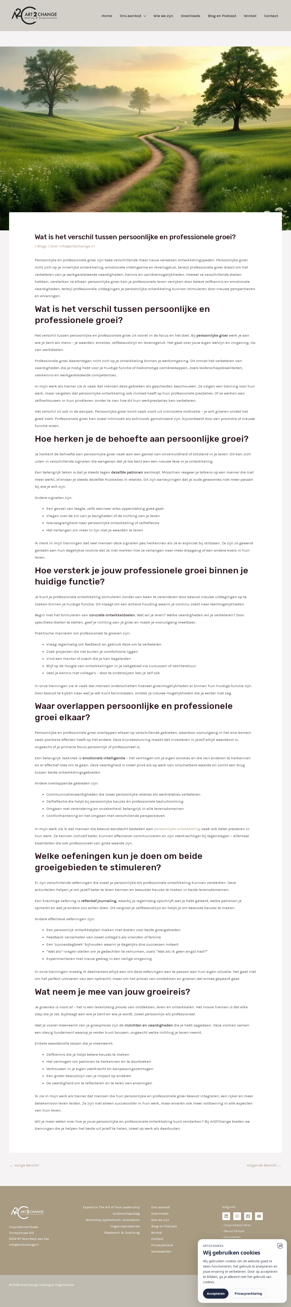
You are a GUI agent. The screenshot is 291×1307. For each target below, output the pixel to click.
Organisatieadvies (125, 1226)
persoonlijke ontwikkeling (177, 828)
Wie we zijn (163, 15)
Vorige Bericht (24, 1165)
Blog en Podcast (222, 15)
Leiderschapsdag (126, 1213)
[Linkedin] (226, 1216)
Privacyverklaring (248, 1293)
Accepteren (216, 1293)
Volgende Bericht (264, 1165)
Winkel (250, 15)
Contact (271, 15)
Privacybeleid (162, 1245)
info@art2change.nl (24, 1245)
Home (107, 15)
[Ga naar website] (280, 1246)
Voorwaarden (161, 1251)
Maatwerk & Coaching (122, 1233)
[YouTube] (259, 1216)
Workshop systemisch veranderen (113, 1220)
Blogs (42, 246)
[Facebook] (248, 1216)
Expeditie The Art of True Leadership (111, 1207)
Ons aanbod (130, 15)
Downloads (190, 15)
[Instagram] (237, 1216)
